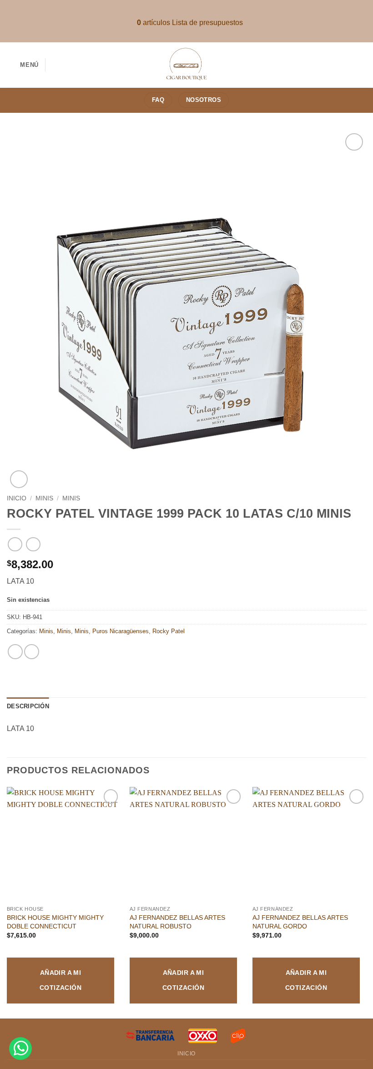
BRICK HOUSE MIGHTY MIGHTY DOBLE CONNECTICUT (55, 922)
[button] (23, 65)
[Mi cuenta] (361, 65)
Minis (44, 498)
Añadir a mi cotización (60, 980)
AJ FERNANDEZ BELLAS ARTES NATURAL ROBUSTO (177, 922)
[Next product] (15, 544)
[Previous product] (33, 544)
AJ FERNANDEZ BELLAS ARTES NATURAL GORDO (300, 922)
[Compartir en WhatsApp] (15, 651)
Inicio (16, 498)
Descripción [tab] (28, 706)
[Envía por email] (31, 651)
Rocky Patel (168, 631)
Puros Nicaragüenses (120, 631)
